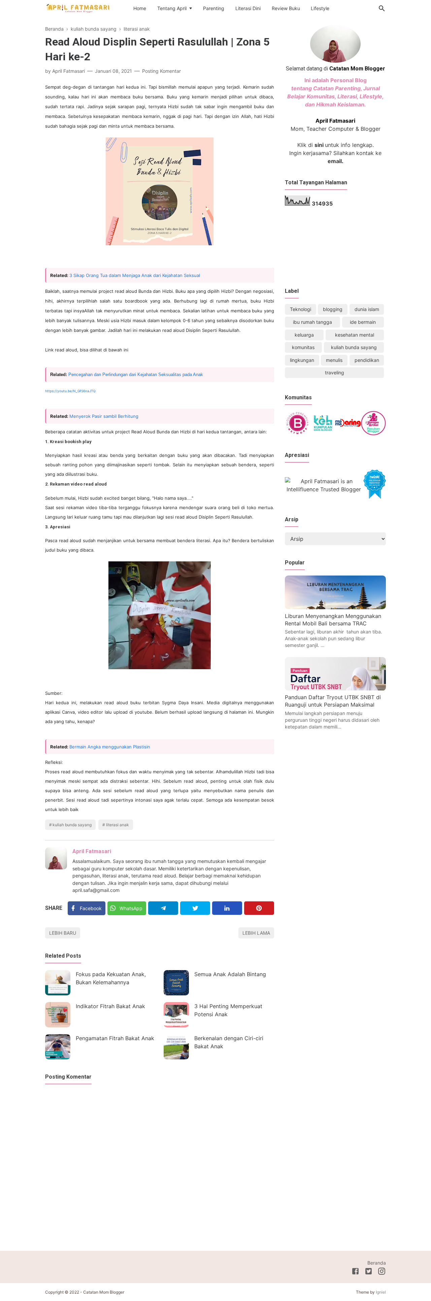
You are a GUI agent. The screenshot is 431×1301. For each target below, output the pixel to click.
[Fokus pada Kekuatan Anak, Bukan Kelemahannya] (57, 982)
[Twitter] (195, 908)
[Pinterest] (259, 908)
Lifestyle (320, 8)
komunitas (303, 347)
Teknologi (300, 309)
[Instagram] (381, 1272)
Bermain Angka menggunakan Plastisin (109, 746)
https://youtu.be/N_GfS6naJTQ (70, 391)
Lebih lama (256, 933)
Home (139, 8)
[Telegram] (163, 908)
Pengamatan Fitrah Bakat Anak (115, 1038)
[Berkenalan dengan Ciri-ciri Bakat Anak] (176, 1046)
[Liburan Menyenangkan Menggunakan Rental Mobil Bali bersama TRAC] (335, 607)
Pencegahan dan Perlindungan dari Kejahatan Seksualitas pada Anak (135, 374)
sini (319, 145)
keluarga (304, 335)
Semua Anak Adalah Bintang (230, 974)
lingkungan (302, 360)
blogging (332, 309)
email (335, 161)
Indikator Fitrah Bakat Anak (110, 1006)
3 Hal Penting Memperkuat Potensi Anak (228, 1010)
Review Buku (286, 8)
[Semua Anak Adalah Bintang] (176, 982)
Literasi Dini (248, 8)
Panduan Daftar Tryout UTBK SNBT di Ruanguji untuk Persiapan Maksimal (333, 701)
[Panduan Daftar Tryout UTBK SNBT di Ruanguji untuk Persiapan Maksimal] (335, 688)
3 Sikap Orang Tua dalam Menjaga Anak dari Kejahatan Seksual (134, 275)
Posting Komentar (161, 71)
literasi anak (117, 824)
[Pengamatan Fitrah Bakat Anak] (57, 1046)
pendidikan (367, 360)
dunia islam (367, 309)
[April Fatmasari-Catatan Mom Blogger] (78, 8)
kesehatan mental (354, 335)
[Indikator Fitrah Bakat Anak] (57, 1014)
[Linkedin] (227, 908)
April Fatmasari (91, 851)
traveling (334, 372)
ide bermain (363, 322)
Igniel (381, 1292)
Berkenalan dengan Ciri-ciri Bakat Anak (228, 1042)
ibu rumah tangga (312, 322)
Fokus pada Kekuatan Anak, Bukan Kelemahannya (111, 978)
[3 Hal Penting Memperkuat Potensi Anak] (176, 1014)
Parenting (213, 8)
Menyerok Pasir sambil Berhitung (103, 416)
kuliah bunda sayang (72, 824)
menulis (334, 360)
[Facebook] (355, 1272)
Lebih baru (62, 933)
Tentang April (172, 8)
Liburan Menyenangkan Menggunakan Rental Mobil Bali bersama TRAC (333, 620)
